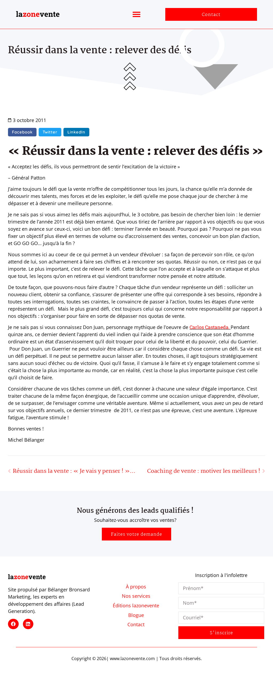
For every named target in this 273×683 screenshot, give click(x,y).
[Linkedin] (28, 624)
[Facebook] (13, 624)
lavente (38, 14)
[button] (136, 14)
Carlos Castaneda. (210, 327)
